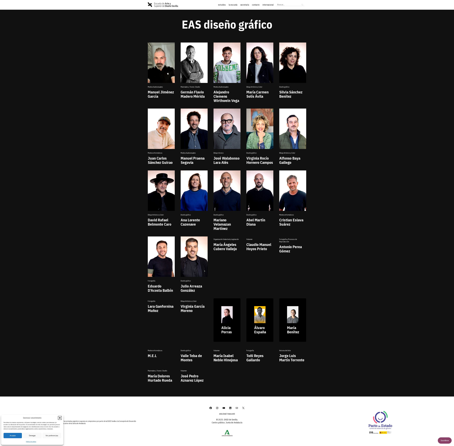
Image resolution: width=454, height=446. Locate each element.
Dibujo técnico (219, 153)
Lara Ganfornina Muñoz (160, 308)
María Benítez (293, 330)
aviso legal (222, 414)
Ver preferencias (52, 436)
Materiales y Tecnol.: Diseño (190, 87)
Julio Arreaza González (191, 288)
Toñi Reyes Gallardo (255, 358)
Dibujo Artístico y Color (189, 301)
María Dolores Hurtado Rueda (160, 378)
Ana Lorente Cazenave (190, 222)
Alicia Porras (226, 330)
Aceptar (13, 436)
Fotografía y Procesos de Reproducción (288, 240)
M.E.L (152, 356)
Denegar (32, 436)
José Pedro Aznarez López (192, 378)
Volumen (249, 239)
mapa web (231, 414)
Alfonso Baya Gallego (289, 160)
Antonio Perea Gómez (290, 249)
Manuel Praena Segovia (193, 160)
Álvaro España (260, 330)
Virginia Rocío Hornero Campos (259, 160)
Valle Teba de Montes (191, 358)
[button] (60, 418)
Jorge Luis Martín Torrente (291, 358)
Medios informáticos (155, 351)
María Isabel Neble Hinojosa (226, 358)
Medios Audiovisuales (155, 87)
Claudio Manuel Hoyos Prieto (258, 246)
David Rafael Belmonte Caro (159, 222)
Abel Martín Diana (255, 222)
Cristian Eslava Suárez (291, 222)
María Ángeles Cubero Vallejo (225, 246)
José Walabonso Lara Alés (227, 160)
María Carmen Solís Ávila (257, 94)
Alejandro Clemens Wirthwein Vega (226, 96)
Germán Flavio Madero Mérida (193, 94)
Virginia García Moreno (193, 308)
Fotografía (151, 301)
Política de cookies (31, 441)
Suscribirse (445, 440)
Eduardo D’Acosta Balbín (160, 288)
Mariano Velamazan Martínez (222, 224)
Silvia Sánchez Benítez (290, 94)
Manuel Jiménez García (161, 94)
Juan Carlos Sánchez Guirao (160, 160)
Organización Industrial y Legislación (226, 239)
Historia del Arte (285, 351)
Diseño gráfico (186, 351)
